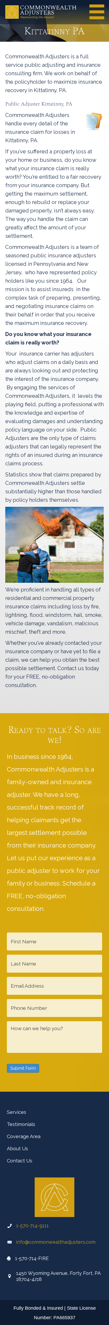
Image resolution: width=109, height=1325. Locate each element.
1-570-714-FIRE (32, 1258)
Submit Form (23, 1068)
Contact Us (19, 1160)
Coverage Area (23, 1136)
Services (16, 1112)
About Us (17, 1148)
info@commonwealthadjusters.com (56, 1242)
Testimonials (21, 1124)
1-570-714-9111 (32, 1225)
